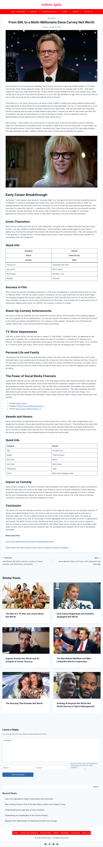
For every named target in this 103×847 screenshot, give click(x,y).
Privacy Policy (45, 833)
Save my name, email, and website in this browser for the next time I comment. (84, 765)
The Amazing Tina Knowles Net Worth (24, 703)
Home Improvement (49, 12)
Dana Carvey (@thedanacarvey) (31, 406)
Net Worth (51, 18)
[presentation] (25, 595)
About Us (86, 833)
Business (34, 12)
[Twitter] (49, 844)
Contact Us (88, 12)
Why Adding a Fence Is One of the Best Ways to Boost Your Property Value (35, 804)
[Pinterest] (57, 844)
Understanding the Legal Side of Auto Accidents (24, 810)
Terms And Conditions (29, 833)
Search (96, 787)
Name (6, 768)
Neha (46, 27)
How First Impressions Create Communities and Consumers (29, 799)
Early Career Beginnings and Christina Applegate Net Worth (30, 542)
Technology (20, 12)
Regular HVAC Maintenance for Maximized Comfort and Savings (31, 821)
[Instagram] (53, 844)
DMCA (56, 833)
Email (40, 768)
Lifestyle (75, 12)
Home (13, 12)
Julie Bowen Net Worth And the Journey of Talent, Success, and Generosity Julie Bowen (22, 561)
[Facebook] (45, 844)
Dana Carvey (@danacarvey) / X (28, 409)
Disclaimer (65, 833)
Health (64, 12)
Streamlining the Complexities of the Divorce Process (26, 815)
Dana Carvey (21, 403)
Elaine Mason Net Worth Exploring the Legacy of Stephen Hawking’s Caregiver (37, 547)
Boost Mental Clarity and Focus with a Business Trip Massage (80, 561)
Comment (8, 740)
